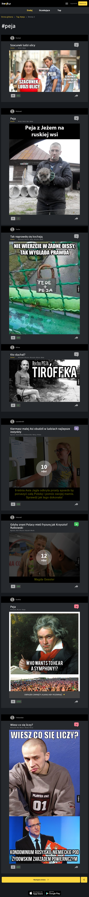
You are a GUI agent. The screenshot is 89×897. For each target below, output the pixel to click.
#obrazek (21, 239)
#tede (41, 239)
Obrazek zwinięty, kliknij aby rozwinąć (43, 695)
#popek (27, 530)
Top (59, 10)
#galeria (12, 434)
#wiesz (27, 727)
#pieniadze (19, 434)
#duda (32, 530)
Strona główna (7, 17)
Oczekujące (44, 10)
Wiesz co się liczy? (21, 724)
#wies (24, 121)
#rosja (20, 121)
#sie (18, 727)
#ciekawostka (28, 434)
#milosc (26, 239)
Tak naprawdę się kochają (26, 236)
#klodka (36, 239)
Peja (13, 118)
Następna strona (39, 880)
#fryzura (22, 530)
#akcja (35, 434)
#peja (24, 48)
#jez (28, 121)
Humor (12, 48)
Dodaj (29, 10)
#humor (26, 357)
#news (39, 434)
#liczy (31, 727)
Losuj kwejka (84, 880)
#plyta (38, 357)
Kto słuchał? (17, 354)
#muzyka (32, 357)
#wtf (17, 530)
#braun (22, 727)
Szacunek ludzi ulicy (22, 45)
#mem (20, 48)
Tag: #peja (20, 17)
